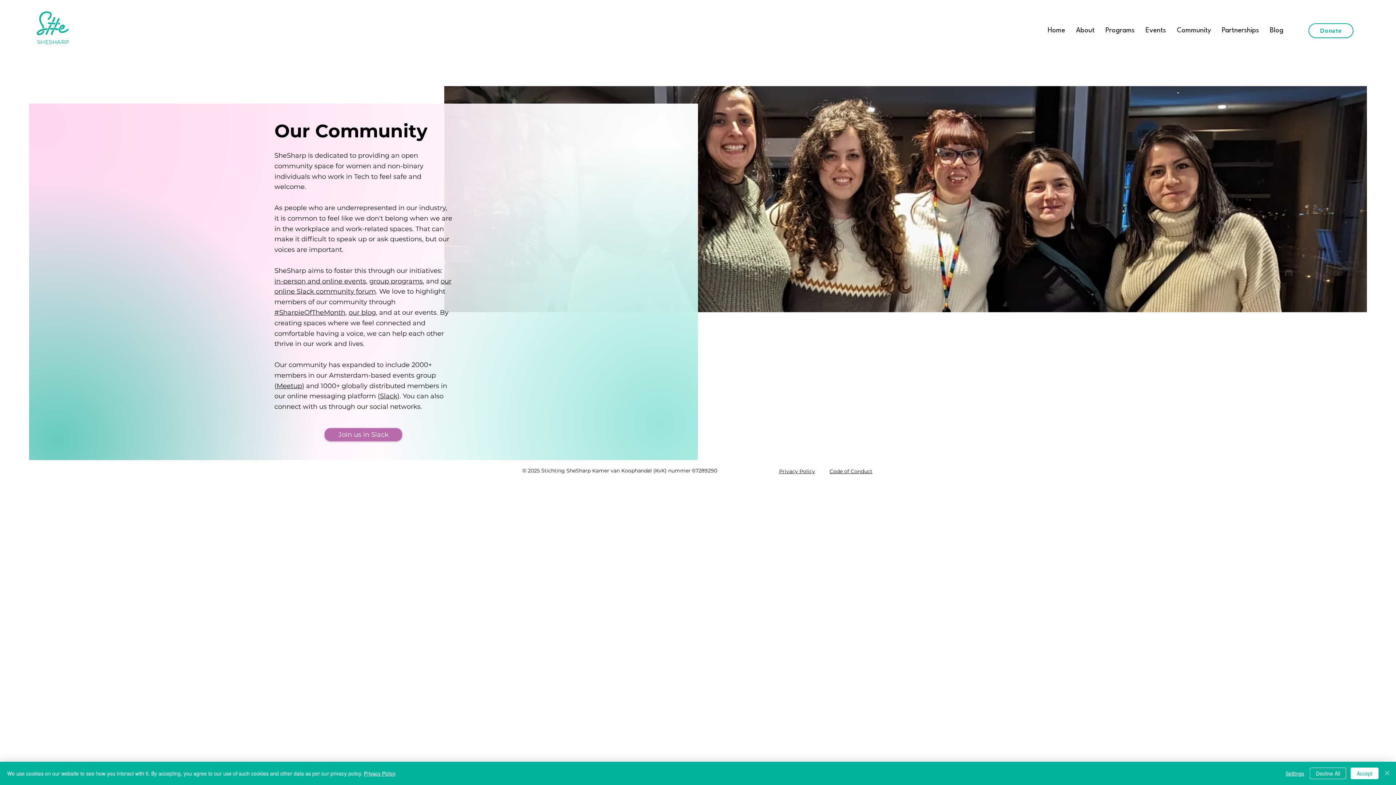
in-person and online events (320, 281)
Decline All (1328, 773)
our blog (362, 313)
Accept (1364, 773)
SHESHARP (53, 42)
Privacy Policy (380, 773)
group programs (396, 281)
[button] (1120, 30)
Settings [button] (1294, 773)
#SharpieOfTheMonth (309, 313)
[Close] (1387, 773)
